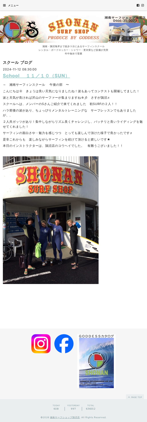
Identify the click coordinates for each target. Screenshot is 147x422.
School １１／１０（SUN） (36, 75)
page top (136, 397)
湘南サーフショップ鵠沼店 (65, 417)
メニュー (13, 5)
